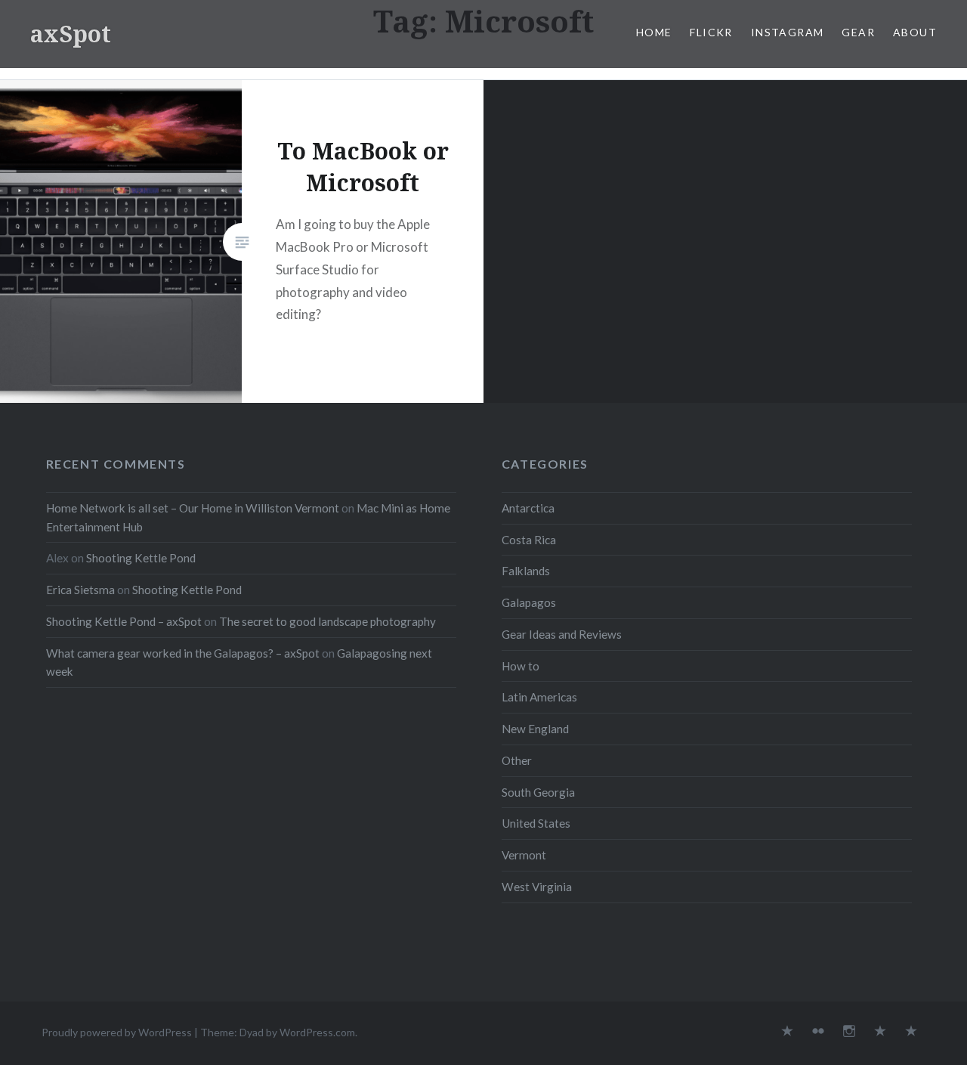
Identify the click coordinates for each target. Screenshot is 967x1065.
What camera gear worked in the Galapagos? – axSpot (183, 653)
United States (536, 823)
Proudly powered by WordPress (117, 1032)
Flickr (711, 32)
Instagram (787, 32)
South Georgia (538, 792)
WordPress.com (317, 1032)
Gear (858, 32)
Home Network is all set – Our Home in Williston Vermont (192, 508)
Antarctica (528, 508)
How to (520, 666)
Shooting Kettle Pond (141, 558)
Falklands (526, 570)
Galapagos (529, 602)
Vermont (524, 855)
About (915, 32)
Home (654, 32)
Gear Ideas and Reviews (562, 634)
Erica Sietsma (80, 589)
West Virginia (537, 886)
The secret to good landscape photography (327, 621)
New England (535, 728)
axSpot (70, 33)
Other (517, 760)
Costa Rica (529, 539)
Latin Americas (539, 697)
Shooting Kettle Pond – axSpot (124, 621)
